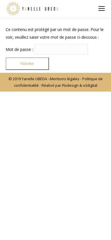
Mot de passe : (20, 49)
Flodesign (70, 85)
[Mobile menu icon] (101, 8)
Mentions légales (64, 78)
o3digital (90, 85)
